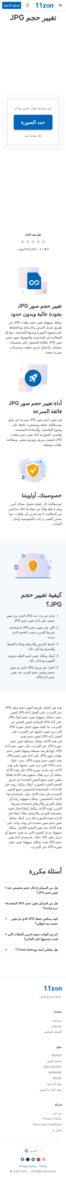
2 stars (27, 242)
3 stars (33, 242)
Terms (43, 1166)
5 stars (43, 242)
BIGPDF (57, 1055)
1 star (22, 242)
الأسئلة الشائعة (53, 1032)
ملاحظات (56, 1026)
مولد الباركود (54, 1084)
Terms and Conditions (47, 1124)
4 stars (38, 242)
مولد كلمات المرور (51, 1089)
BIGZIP (57, 1078)
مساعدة (57, 1020)
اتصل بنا (57, 1130)
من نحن (57, 1113)
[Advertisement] (33, 58)
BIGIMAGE (55, 1072)
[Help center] (27, 5)
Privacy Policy (52, 1118)
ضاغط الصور (54, 1061)
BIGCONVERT (53, 1067)
